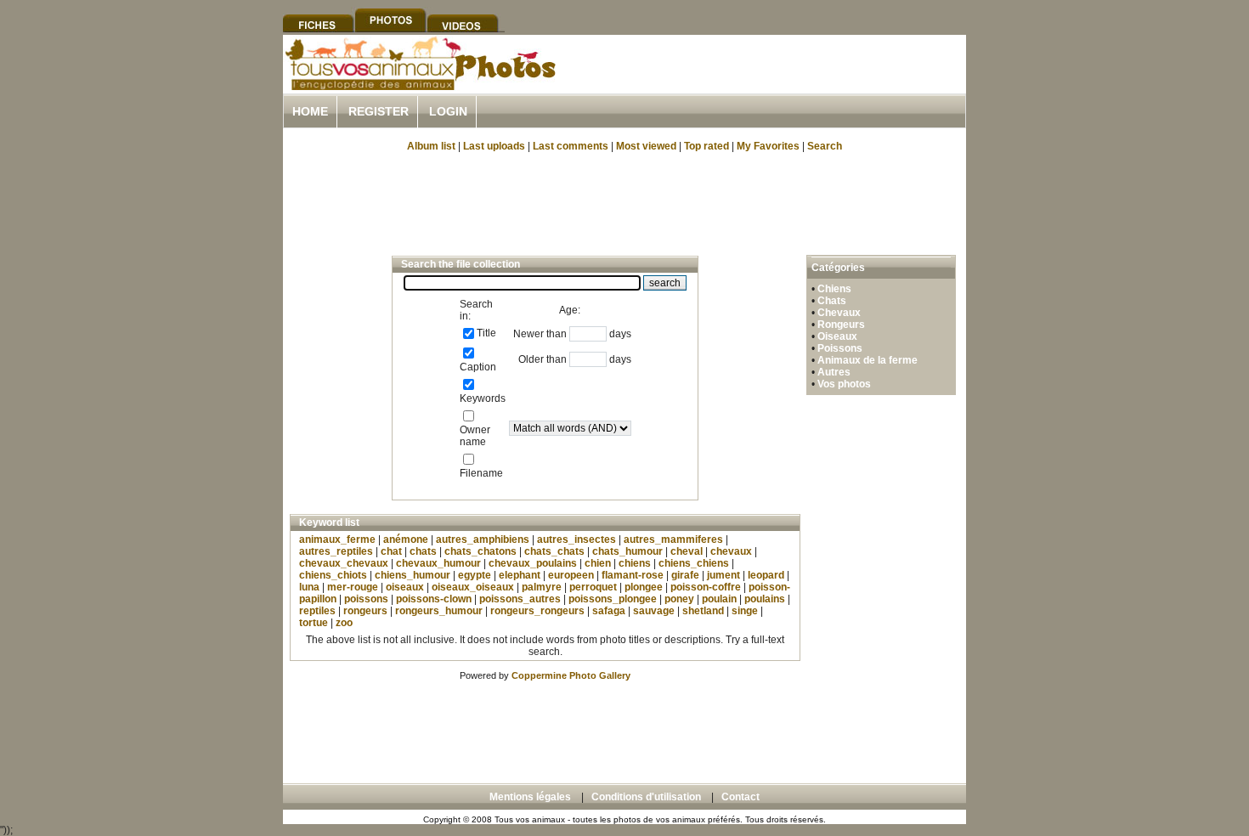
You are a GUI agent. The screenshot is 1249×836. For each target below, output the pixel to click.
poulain (719, 599)
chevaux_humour (438, 563)
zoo (344, 623)
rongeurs (365, 611)
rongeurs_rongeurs (537, 611)
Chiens (834, 289)
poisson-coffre (705, 587)
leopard (766, 575)
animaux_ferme (337, 539)
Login (448, 111)
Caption (478, 367)
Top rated (706, 146)
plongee (643, 587)
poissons (366, 599)
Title (486, 333)
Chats (831, 301)
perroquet (593, 587)
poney (679, 599)
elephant (519, 575)
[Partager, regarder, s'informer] (419, 87)
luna (309, 587)
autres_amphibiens (482, 539)
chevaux (731, 551)
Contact (740, 797)
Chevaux (839, 313)
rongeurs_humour (439, 611)
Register (378, 111)
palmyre (542, 587)
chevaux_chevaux (343, 563)
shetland (703, 611)
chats (423, 551)
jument (723, 575)
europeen (571, 575)
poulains (764, 599)
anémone (405, 539)
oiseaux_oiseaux (473, 587)
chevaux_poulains (533, 563)
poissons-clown (434, 599)
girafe (685, 575)
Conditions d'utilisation (646, 797)
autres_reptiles (336, 551)
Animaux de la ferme (867, 360)
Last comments (570, 146)
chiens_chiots (333, 575)
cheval (686, 551)
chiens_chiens (693, 563)
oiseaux (405, 587)
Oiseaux (837, 336)
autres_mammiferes (673, 539)
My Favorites (768, 146)
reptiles (317, 611)
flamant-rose (633, 575)
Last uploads (494, 146)
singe (745, 611)
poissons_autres (520, 599)
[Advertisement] (767, 83)
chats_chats (554, 551)
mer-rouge (352, 587)
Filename (481, 473)
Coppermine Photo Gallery (570, 675)
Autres (834, 372)
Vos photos (844, 384)
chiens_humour (412, 575)
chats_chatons (480, 551)
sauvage (654, 611)
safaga (608, 611)
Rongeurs (841, 324)
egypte (474, 575)
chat (391, 551)
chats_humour (627, 551)
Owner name (475, 436)
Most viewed (646, 146)
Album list (431, 146)
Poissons (839, 348)
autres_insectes (576, 539)
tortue (313, 623)
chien (598, 563)
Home (310, 111)
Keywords (483, 398)
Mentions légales (530, 797)
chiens (635, 563)
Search (824, 146)
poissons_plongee (612, 599)
